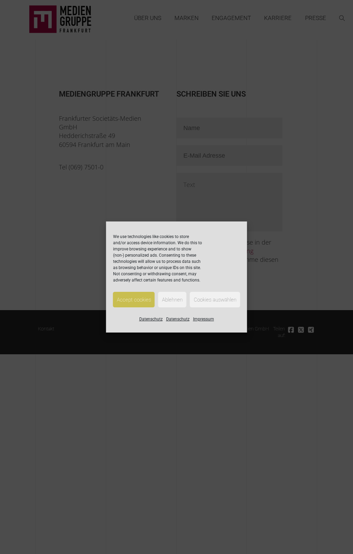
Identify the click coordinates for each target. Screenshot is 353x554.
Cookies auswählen (215, 300)
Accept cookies (134, 300)
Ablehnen (172, 300)
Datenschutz (151, 319)
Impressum (203, 319)
